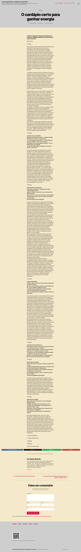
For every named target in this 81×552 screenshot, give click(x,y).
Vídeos (30, 524)
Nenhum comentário (49, 23)
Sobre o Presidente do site (69, 3)
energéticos (41, 453)
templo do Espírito (50, 453)
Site (27, 507)
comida (29, 453)
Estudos (40, 10)
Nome (28, 502)
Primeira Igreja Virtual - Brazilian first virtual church (15, 1)
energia (45, 453)
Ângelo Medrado (33, 23)
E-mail (42, 502)
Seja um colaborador (59, 3)
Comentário (29, 493)
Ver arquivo (29, 469)
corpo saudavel (33, 453)
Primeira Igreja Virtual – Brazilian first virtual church (26, 549)
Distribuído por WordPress (43, 549)
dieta (38, 453)
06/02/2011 (41, 23)
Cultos (20, 524)
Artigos (36, 524)
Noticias (14, 524)
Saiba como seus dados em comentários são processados (40, 516)
